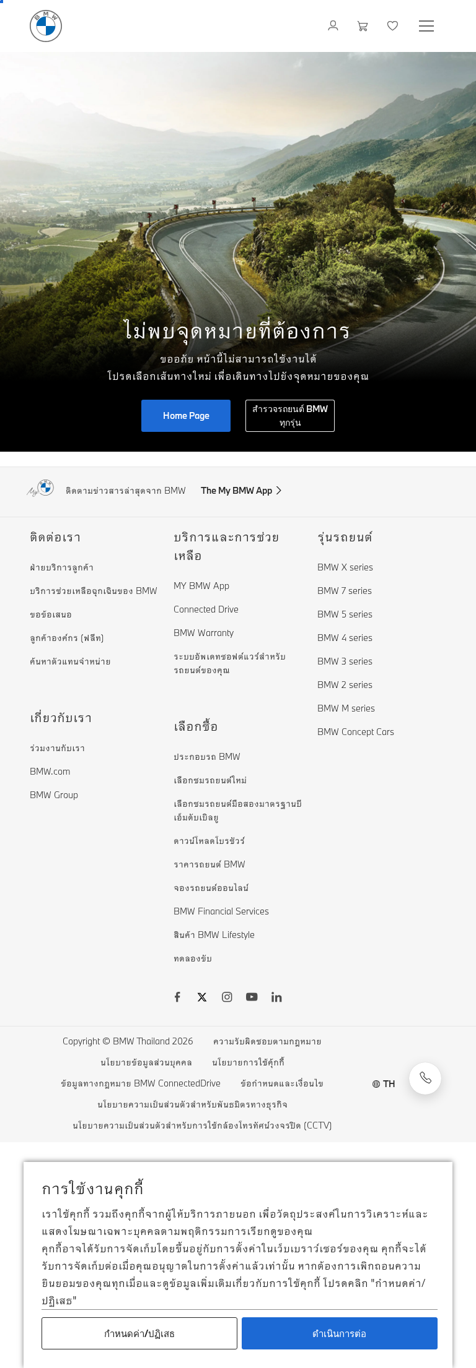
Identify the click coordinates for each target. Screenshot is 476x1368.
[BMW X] (202, 998)
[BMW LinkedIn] (276, 998)
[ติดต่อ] (425, 1078)
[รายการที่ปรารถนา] (394, 26)
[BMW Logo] (46, 26)
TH (389, 1084)
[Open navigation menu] (427, 26)
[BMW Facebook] (177, 998)
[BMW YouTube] (251, 998)
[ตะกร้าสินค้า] (364, 26)
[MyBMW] (334, 26)
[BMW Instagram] (227, 998)
